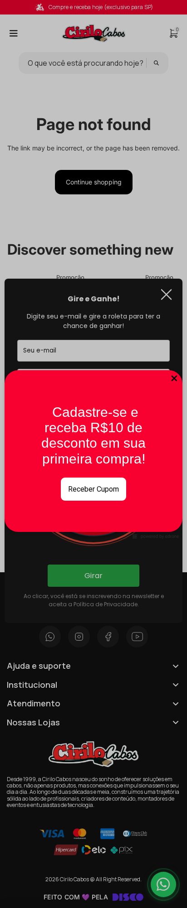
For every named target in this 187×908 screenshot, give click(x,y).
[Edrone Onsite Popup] (93, 454)
